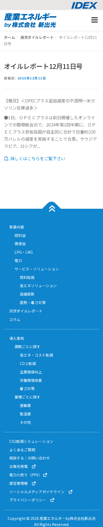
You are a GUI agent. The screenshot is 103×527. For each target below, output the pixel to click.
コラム (14, 319)
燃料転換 (27, 277)
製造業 (25, 413)
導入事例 (16, 338)
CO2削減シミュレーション (31, 441)
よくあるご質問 (22, 449)
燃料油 (20, 235)
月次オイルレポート (26, 311)
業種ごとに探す (27, 397)
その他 (25, 422)
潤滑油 (20, 243)
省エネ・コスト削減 (36, 355)
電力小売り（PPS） (26, 474)
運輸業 (25, 405)
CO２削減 (28, 363)
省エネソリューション (38, 285)
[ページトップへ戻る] (51, 208)
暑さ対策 (27, 388)
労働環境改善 (31, 380)
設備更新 (27, 294)
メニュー (94, 20)
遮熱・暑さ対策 (33, 302)
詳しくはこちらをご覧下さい (37, 158)
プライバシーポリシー (29, 499)
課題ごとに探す (27, 346)
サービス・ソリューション (37, 269)
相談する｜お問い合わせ (29, 457)
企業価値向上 (31, 371)
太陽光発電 (20, 466)
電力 (18, 260)
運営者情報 (20, 483)
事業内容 (16, 227)
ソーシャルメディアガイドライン (38, 491)
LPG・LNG (24, 252)
